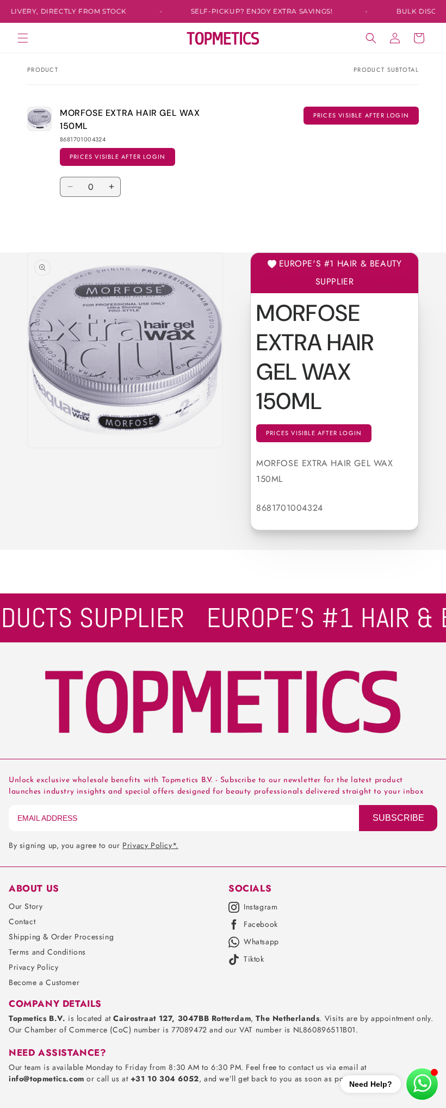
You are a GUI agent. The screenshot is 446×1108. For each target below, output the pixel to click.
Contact (22, 921)
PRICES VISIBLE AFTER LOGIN (117, 156)
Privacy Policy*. (150, 845)
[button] (23, 38)
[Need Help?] (422, 1084)
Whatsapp (261, 942)
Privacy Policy (33, 967)
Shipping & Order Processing (61, 936)
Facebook (261, 924)
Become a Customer (44, 982)
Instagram (260, 907)
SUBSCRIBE (398, 817)
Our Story (25, 906)
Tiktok (254, 959)
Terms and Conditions (47, 951)
